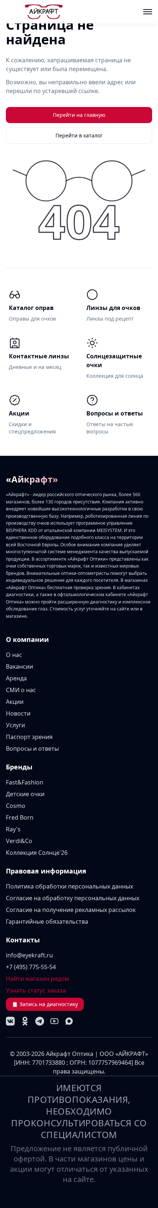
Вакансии (19, 666)
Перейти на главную (79, 114)
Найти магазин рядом (37, 979)
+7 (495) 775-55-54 (31, 967)
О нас (14, 655)
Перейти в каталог (79, 135)
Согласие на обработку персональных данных (72, 898)
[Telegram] (39, 1021)
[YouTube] (54, 1021)
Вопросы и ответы (32, 749)
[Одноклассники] (25, 1021)
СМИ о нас (21, 690)
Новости (18, 713)
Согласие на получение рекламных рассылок (71, 910)
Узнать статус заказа (36, 990)
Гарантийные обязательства (47, 921)
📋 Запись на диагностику (45, 1004)
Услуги (15, 725)
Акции (15, 702)
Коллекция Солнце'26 (37, 853)
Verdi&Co (19, 841)
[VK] (10, 1021)
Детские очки (25, 794)
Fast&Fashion (24, 782)
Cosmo (15, 806)
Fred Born (19, 817)
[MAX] (69, 1021)
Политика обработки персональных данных (69, 886)
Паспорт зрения (29, 737)
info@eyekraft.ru (29, 955)
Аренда (16, 678)
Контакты (23, 939)
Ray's (13, 829)
